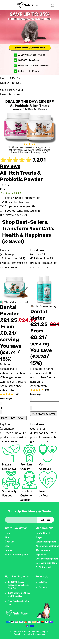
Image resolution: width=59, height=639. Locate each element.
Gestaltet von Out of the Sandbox (29, 634)
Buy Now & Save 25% (13, 214)
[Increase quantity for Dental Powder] (1, 412)
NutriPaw (22, 631)
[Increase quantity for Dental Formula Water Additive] (31, 408)
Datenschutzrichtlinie (46, 563)
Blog (7, 546)
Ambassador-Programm (16, 554)
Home (8, 533)
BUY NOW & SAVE (13, 418)
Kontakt (9, 550)
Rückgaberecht (43, 550)
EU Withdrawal (43, 567)
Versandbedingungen (46, 541)
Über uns (9, 541)
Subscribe (45, 520)
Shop (7, 537)
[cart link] (52, 5)
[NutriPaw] (27, 5)
